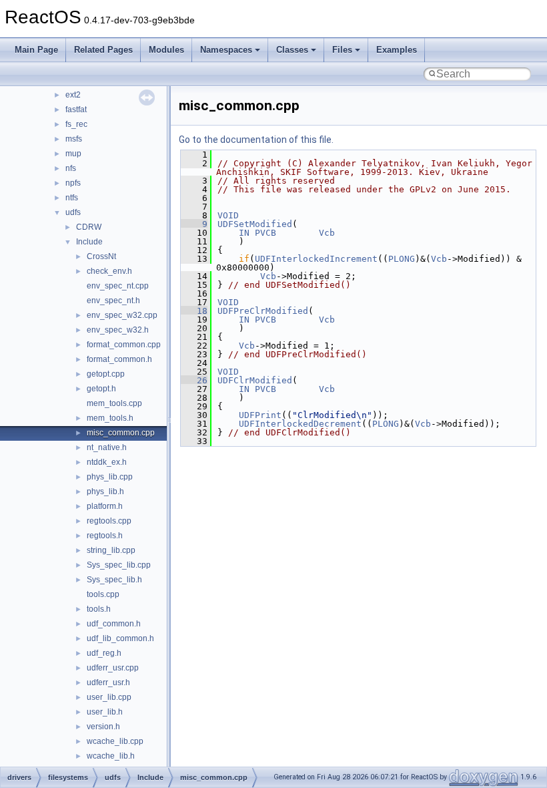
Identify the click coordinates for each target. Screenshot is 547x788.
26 (194, 380)
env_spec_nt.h (113, 300)
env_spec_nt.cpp (118, 285)
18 (194, 311)
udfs (73, 212)
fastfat (76, 109)
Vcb (327, 233)
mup (73, 153)
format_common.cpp (124, 344)
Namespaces (226, 50)
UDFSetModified (254, 224)
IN (244, 233)
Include (89, 241)
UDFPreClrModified (262, 311)
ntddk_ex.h (107, 462)
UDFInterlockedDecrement (300, 424)
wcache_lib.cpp (115, 741)
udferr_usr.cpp (113, 667)
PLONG (401, 259)
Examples (396, 50)
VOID (228, 215)
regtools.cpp (109, 521)
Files (342, 50)
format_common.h (119, 359)
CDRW (88, 227)
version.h (103, 726)
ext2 (73, 95)
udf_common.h (114, 623)
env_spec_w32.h (118, 330)
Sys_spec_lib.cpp (119, 565)
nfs (70, 168)
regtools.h (105, 535)
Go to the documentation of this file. (256, 139)
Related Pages (103, 50)
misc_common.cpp (121, 432)
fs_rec (76, 124)
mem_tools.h (110, 418)
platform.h (105, 506)
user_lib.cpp (109, 697)
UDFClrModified (254, 380)
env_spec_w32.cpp (122, 315)
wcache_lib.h (111, 756)
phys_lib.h (105, 491)
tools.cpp (103, 594)
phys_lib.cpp (110, 476)
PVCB (265, 233)
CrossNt (101, 256)
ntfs (71, 197)
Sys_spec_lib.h (114, 579)
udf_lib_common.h (120, 638)
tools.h (99, 609)
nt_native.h (107, 447)
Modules (166, 50)
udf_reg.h (104, 653)
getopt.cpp (106, 374)
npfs (73, 183)
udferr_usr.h (108, 682)
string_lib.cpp (111, 550)
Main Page (36, 50)
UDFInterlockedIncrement (316, 259)
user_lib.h (105, 712)
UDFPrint (260, 415)
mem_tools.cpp (114, 403)
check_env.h (109, 271)
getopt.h (101, 388)
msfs (73, 139)
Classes (292, 50)
